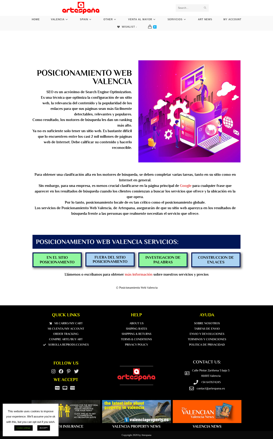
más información (138, 274)
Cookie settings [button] (23, 428)
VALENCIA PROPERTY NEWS (136, 426)
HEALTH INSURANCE (65, 426)
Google (185, 186)
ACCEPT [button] (44, 428)
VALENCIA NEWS (207, 426)
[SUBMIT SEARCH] (205, 8)
